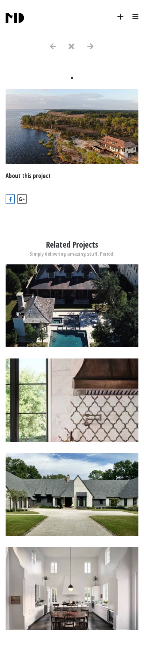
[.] (72, 345)
